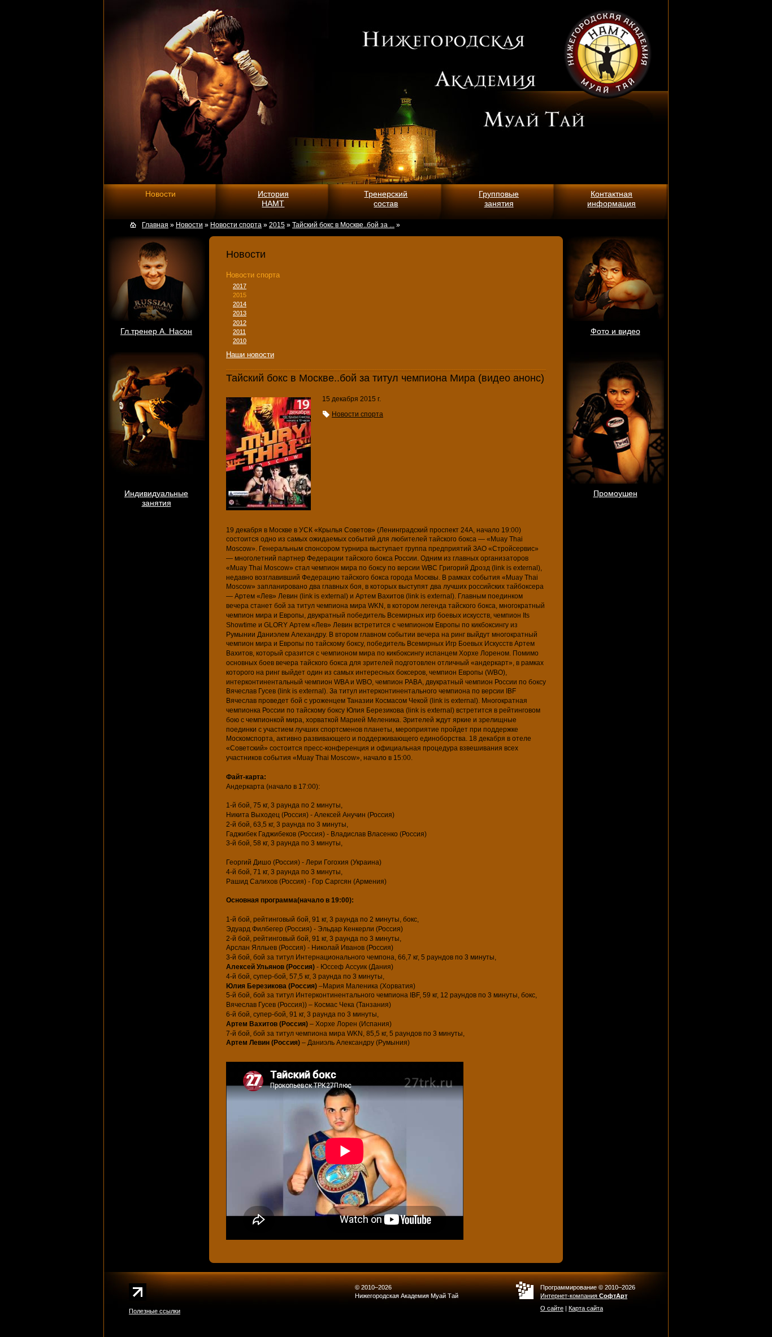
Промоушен (615, 493)
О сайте (551, 1308)
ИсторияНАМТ (273, 198)
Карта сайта (586, 1308)
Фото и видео (615, 331)
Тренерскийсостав (385, 198)
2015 (239, 295)
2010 (239, 340)
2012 (239, 322)
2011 (239, 331)
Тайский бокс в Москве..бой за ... (343, 225)
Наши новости (250, 354)
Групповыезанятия (499, 198)
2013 (239, 313)
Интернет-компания (583, 1295)
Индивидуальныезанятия (156, 498)
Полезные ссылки (154, 1311)
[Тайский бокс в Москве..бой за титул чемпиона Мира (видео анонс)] (268, 508)
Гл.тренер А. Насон (156, 331)
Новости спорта (253, 275)
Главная (155, 225)
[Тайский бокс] (206, 94)
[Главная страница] (134, 225)
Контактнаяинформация (611, 198)
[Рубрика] (326, 414)
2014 (239, 304)
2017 (239, 286)
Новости (160, 193)
